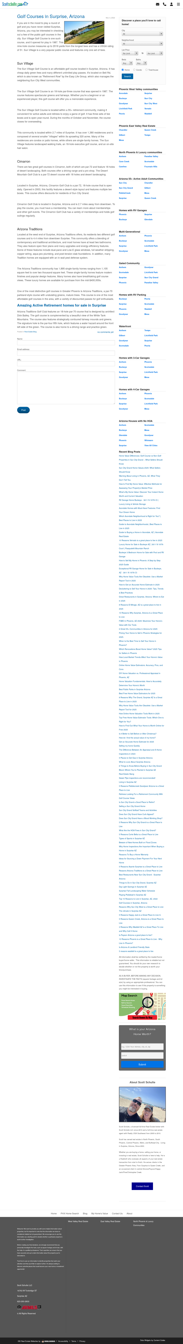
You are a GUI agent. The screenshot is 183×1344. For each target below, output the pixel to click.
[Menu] (178, 4)
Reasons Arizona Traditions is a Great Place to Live (141, 870)
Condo (139, 69)
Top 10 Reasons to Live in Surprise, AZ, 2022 (138, 898)
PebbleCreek (124, 193)
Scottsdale (149, 161)
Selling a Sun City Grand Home (132, 806)
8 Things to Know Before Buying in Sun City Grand (140, 766)
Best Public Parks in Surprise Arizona (134, 689)
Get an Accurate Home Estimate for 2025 (136, 741)
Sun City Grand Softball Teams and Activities (138, 810)
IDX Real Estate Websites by (29, 1341)
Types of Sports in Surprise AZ (132, 838)
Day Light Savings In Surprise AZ (133, 886)
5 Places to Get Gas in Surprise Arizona (136, 757)
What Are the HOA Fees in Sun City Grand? (137, 830)
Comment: (21, 370)
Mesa (121, 140)
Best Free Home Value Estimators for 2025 (137, 693)
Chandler (123, 129)
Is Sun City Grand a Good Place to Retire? (137, 802)
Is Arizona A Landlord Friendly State (134, 947)
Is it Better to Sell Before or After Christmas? (137, 733)
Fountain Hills (150, 166)
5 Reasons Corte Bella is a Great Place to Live (138, 834)
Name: (20, 338)
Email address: (23, 349)
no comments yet (105, 332)
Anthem (122, 156)
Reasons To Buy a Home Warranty (133, 854)
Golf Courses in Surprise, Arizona (51, 16)
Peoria (122, 113)
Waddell (148, 113)
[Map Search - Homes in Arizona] (142, 1006)
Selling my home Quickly (129, 745)
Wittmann (148, 440)
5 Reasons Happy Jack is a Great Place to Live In (140, 915)
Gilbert (122, 135)
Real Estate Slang (126, 774)
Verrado (147, 108)
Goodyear (123, 103)
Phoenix (122, 214)
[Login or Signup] (171, 4)
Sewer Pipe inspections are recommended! (137, 778)
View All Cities (150, 445)
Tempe (147, 135)
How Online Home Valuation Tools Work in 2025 (139, 713)
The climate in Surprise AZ (130, 911)
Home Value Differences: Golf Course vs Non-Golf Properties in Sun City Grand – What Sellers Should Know (141, 459)
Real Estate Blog (30, 331)
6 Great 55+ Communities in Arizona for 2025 (138, 629)
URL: (19, 359)
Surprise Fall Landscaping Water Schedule (137, 890)
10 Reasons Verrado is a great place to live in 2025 (140, 540)
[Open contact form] (157, 4)
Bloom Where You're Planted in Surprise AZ (137, 770)
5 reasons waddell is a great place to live (136, 951)
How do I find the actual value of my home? (137, 737)
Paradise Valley (151, 156)
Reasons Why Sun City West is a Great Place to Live (141, 906)
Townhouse (153, 69)
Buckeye (123, 98)
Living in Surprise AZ (128, 782)
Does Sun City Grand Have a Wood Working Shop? (141, 818)
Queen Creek (150, 129)
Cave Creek (124, 161)
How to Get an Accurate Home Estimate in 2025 (139, 584)
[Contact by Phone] (164, 4)
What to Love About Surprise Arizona (134, 761)
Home (127, 69)
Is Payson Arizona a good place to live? (135, 935)
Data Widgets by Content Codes (152, 1340)
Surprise (148, 93)
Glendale (148, 219)
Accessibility (63, 1341)
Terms (73, 1341)
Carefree (123, 166)
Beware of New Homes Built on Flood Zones (137, 842)
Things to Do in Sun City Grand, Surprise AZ (137, 882)
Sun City (148, 98)
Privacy (82, 1341)
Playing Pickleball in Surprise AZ (132, 894)
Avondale (123, 93)
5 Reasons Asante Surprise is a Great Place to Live (140, 866)
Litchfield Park (125, 108)
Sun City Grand (126, 187)
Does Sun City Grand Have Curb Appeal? (136, 814)
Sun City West (150, 103)
